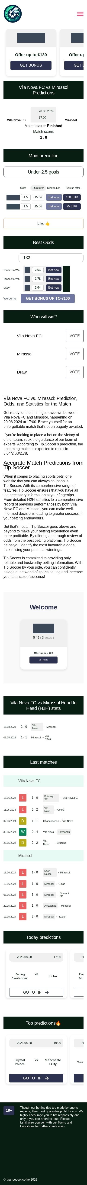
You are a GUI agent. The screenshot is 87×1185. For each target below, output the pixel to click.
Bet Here (43, 660)
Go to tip (32, 992)
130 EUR (72, 197)
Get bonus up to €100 (48, 298)
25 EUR (72, 206)
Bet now (53, 197)
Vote (75, 336)
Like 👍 (43, 223)
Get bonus (31, 65)
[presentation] (9, 646)
